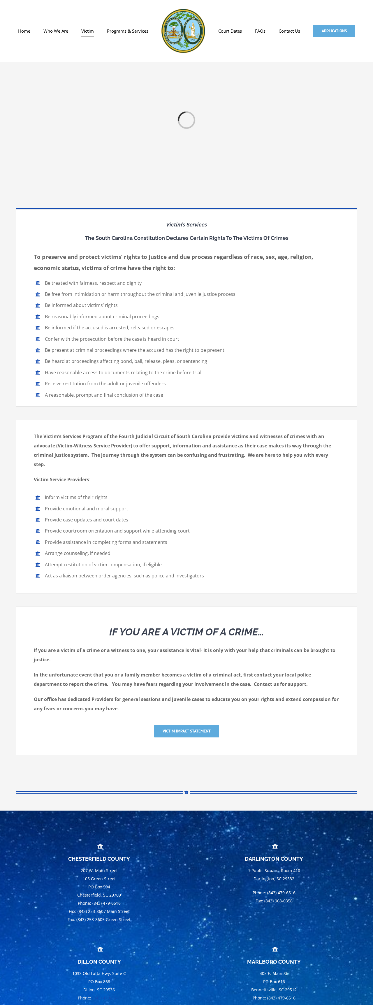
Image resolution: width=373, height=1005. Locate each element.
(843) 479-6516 (106, 998)
